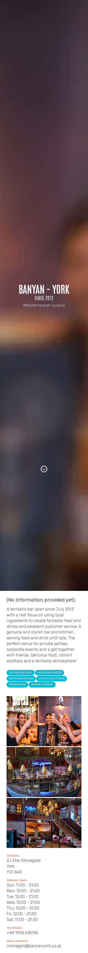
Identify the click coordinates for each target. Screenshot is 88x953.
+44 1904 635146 (22, 932)
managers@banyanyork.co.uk (34, 945)
